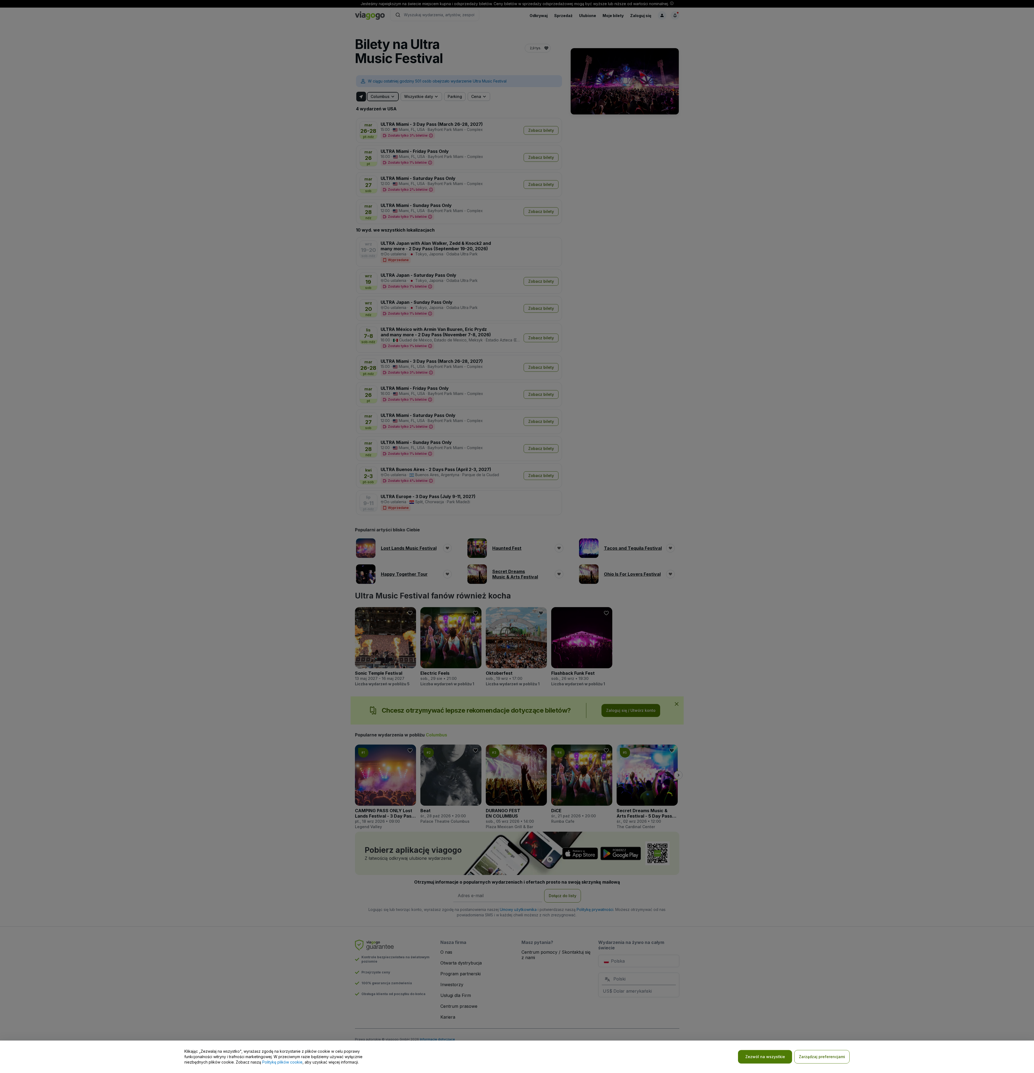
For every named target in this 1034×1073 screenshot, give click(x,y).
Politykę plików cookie (282, 1062)
